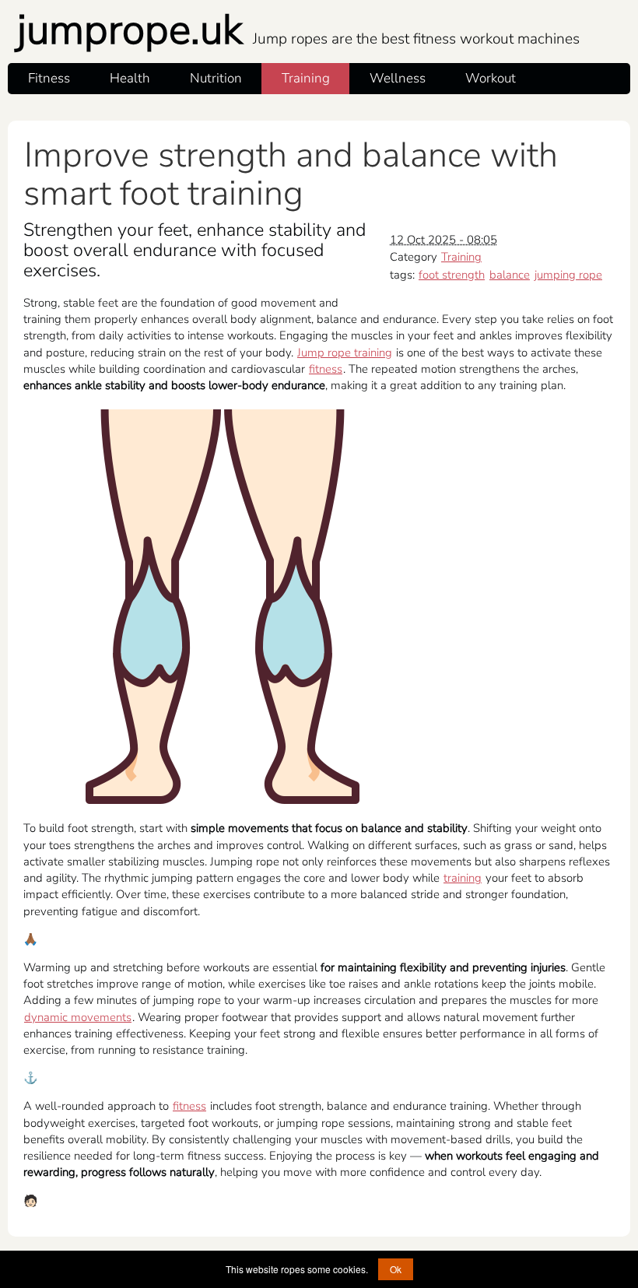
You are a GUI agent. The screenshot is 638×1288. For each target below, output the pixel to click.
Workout (490, 78)
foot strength (452, 275)
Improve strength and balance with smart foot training (290, 174)
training (462, 878)
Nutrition (216, 78)
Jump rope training (344, 352)
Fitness (49, 78)
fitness (325, 369)
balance (509, 275)
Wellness (398, 78)
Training (306, 78)
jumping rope (568, 275)
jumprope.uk (298, 30)
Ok (395, 1269)
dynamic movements (77, 1017)
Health (130, 78)
